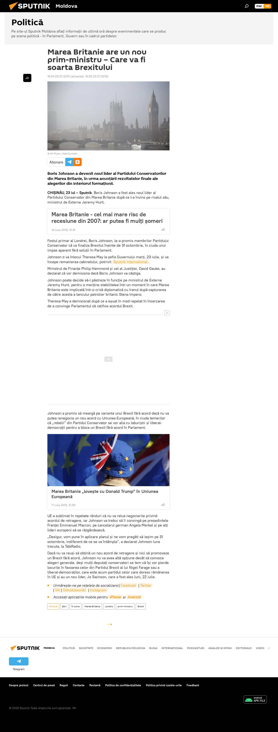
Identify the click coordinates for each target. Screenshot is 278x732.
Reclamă (94, 685)
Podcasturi (195, 648)
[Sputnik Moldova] (31, 11)
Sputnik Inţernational (130, 261)
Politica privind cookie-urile (164, 685)
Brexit (141, 606)
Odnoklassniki (74, 590)
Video (260, 648)
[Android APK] (255, 700)
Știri (64, 606)
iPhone (115, 597)
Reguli (64, 685)
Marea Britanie (92, 606)
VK (57, 590)
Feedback (193, 685)
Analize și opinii (220, 648)
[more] (163, 229)
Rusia (153, 648)
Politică (53, 606)
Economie (104, 648)
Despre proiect (18, 685)
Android (133, 597)
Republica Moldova (130, 648)
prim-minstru (125, 606)
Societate (86, 648)
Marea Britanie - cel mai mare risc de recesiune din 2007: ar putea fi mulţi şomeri (107, 217)
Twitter (145, 585)
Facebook (128, 585)
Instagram (98, 590)
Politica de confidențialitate (123, 685)
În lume (75, 606)
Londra (109, 606)
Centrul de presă (44, 685)
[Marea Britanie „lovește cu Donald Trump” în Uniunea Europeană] (108, 460)
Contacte (78, 685)
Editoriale (244, 648)
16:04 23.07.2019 (58, 76)
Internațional (172, 648)
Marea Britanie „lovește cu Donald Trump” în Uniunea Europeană (104, 494)
